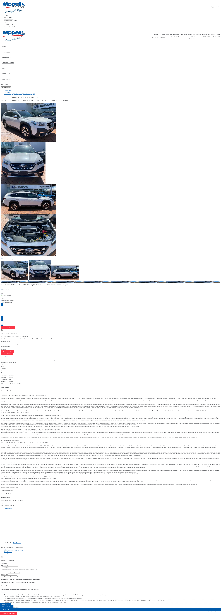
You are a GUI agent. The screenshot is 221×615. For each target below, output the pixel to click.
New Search (7, 92)
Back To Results (8, 90)
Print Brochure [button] (17, 543)
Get (8, 508)
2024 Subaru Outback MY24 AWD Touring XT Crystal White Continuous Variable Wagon (34, 100)
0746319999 (5, 604)
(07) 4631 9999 (216, 36)
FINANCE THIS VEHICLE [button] (8, 613)
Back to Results (7, 353)
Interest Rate (4, 574)
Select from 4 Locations (158, 37)
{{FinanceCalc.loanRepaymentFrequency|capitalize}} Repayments (19, 569)
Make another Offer (7, 352)
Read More (4, 490)
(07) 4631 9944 (206, 36)
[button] (110, 592)
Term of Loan (4, 572)
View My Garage (19, 94)
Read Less (10, 490)
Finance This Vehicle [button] (8, 327)
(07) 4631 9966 (191, 38)
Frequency (4, 563)
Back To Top (7, 553)
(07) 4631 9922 (175, 36)
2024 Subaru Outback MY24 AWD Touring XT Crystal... (22, 97)
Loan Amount (4, 565)
